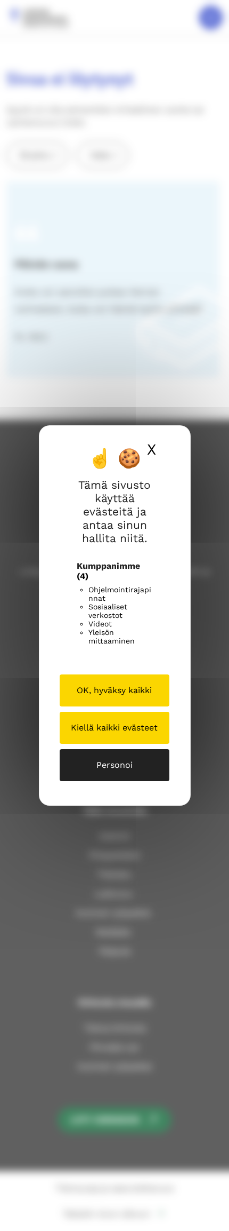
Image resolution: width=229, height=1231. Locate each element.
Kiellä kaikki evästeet (114, 727)
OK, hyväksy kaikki (114, 690)
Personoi (114, 765)
